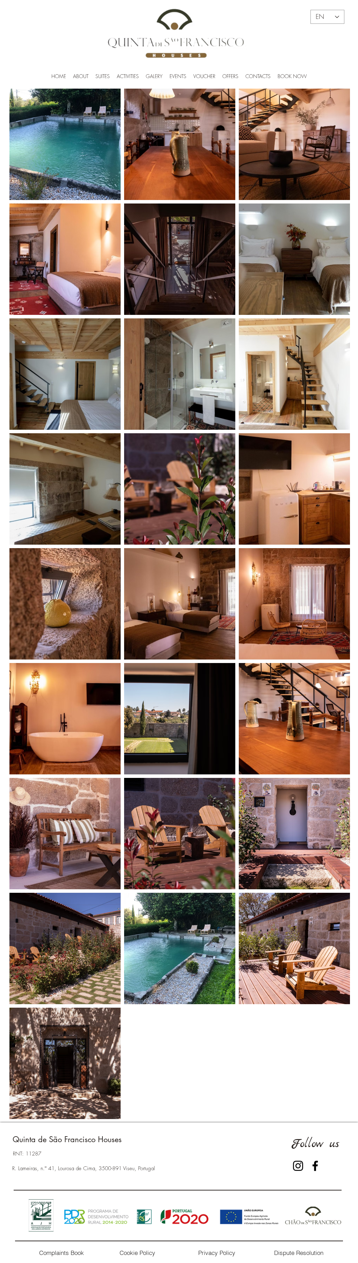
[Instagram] (298, 1166)
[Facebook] (315, 1166)
